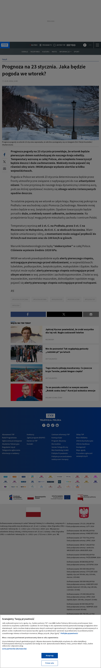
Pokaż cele (49, 663)
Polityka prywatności (69, 633)
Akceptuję (50, 655)
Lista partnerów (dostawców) (14, 649)
